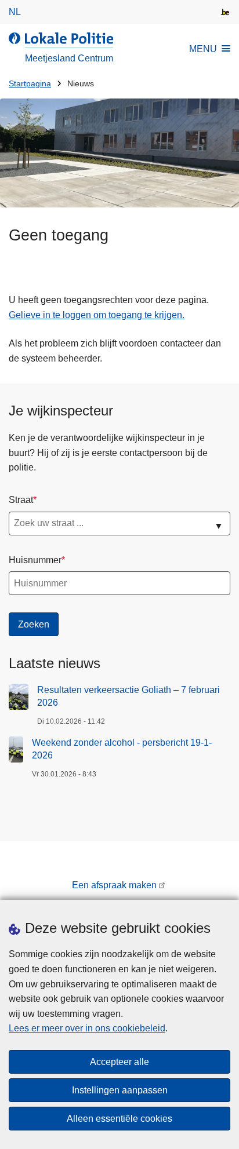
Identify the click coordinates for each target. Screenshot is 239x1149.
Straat (21, 500)
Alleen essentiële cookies (119, 1119)
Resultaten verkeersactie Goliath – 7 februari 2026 (128, 696)
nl (15, 12)
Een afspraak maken (114, 885)
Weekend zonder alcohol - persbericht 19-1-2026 (122, 749)
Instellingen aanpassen (120, 1090)
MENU (203, 49)
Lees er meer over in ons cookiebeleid (87, 1028)
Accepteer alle (119, 1062)
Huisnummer (35, 560)
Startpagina (30, 83)
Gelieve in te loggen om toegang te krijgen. (96, 315)
